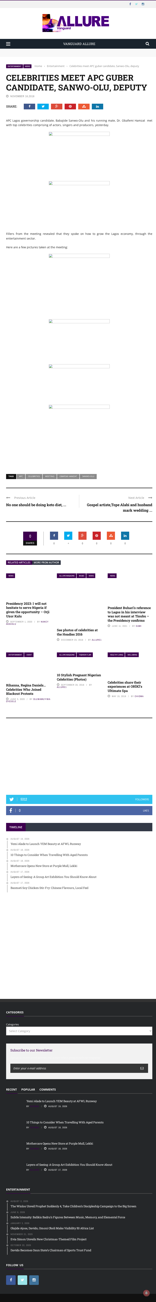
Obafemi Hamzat (68, 476)
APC (21, 476)
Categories (12, 1024)
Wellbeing (132, 654)
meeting (49, 476)
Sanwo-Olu (88, 476)
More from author (46, 562)
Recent (11, 1089)
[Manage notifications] (146, 1293)
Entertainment (14, 66)
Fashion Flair (85, 654)
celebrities (34, 476)
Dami (139, 626)
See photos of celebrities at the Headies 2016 (77, 632)
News (27, 66)
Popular (28, 1089)
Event (29, 654)
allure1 (97, 639)
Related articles (19, 562)
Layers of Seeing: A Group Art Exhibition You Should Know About (69, 1165)
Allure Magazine (67, 575)
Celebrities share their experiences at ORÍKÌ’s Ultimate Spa (125, 686)
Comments (47, 1089)
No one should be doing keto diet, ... (36, 504)
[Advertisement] (79, 758)
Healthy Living (116, 654)
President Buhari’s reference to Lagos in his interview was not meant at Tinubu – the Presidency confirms (129, 614)
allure (34, 1169)
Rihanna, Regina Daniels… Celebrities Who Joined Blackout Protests (26, 689)
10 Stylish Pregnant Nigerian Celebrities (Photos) (79, 677)
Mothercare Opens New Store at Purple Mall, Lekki (59, 1143)
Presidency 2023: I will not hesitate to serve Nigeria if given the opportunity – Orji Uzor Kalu (27, 609)
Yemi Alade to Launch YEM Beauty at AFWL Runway (39, 50)
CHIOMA (139, 696)
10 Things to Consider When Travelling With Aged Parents (43, 54)
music (81, 575)
